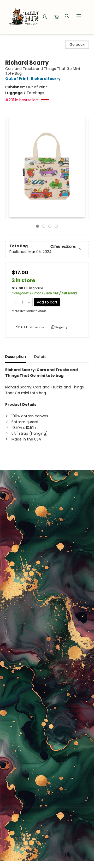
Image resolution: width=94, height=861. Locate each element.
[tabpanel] (47, 412)
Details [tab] (40, 356)
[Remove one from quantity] (15, 302)
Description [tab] (15, 356)
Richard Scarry (46, 78)
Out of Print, (17, 78)
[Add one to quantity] (29, 302)
